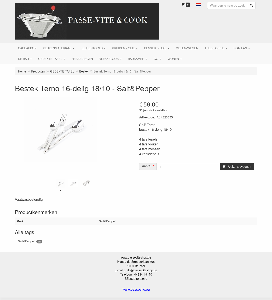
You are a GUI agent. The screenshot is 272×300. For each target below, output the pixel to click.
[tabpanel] (60, 183)
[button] (198, 4)
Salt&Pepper (29, 241)
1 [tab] (60, 191)
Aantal (146, 165)
